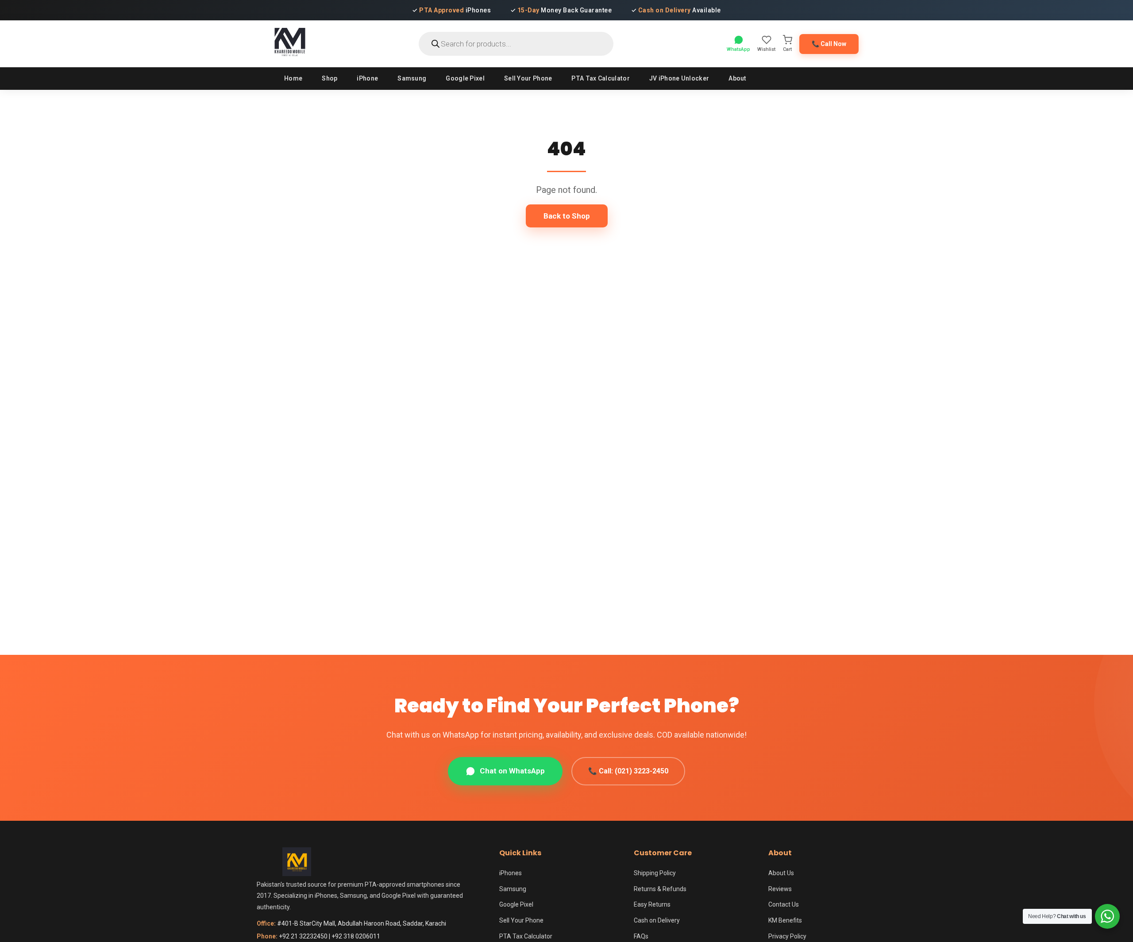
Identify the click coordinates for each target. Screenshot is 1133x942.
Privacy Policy (787, 936)
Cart (787, 49)
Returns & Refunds (660, 888)
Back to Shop (566, 215)
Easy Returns (652, 904)
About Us (781, 873)
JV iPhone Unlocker (679, 78)
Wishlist (766, 49)
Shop (329, 78)
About (737, 78)
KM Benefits (785, 920)
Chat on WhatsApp (512, 770)
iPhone (367, 78)
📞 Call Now (829, 43)
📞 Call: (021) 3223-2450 (628, 771)
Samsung (411, 78)
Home (293, 78)
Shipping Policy (655, 873)
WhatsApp (738, 49)
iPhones (510, 873)
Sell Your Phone (528, 78)
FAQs (641, 936)
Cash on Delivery (657, 920)
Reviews (780, 888)
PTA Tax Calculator (600, 78)
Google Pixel (465, 78)
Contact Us (783, 904)
